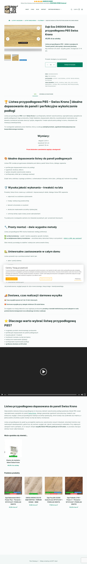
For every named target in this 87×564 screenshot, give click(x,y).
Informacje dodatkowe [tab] (46, 94)
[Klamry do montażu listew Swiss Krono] (13, 448)
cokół (56, 82)
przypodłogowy (50, 86)
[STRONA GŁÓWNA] (9, 20)
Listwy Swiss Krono (72, 78)
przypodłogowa (73, 84)
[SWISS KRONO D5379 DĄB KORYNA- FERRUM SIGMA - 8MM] (33, 486)
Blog (37, 9)
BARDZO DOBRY (48, 1)
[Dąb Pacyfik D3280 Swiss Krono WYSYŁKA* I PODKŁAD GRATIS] (53, 486)
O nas (32, 9)
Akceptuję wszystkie (12, 278)
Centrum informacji (54, 9)
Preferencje (78, 278)
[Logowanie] (82, 9)
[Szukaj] (71, 9)
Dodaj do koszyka (69, 64)
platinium (63, 84)
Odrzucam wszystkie (46, 278)
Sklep (27, 9)
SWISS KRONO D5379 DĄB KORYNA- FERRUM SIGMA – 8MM (33, 500)
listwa (55, 84)
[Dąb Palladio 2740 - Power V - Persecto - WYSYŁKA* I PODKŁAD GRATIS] (74, 486)
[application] (43, 371)
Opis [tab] (35, 94)
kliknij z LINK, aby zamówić (72, 238)
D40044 (61, 82)
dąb (66, 82)
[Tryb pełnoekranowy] (85, 394)
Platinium (48, 80)
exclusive (74, 82)
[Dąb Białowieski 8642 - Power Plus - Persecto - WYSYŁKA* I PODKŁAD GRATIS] (13, 486)
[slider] (42, 394)
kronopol (48, 84)
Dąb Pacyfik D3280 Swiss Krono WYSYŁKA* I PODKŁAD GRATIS (53, 500)
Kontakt (43, 9)
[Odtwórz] (2, 394)
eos (69, 82)
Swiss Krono (32, 413)
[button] (43, 371)
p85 (59, 84)
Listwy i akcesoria (59, 78)
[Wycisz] (82, 394)
